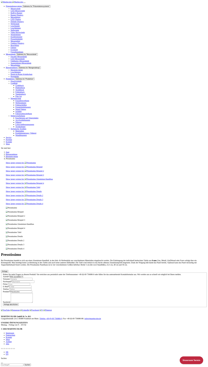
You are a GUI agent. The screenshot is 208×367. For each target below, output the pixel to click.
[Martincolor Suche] (14, 348)
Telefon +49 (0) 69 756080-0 (51, 319)
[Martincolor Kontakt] (7, 348)
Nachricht (7, 302)
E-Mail (6, 287)
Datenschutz (10, 335)
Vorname (6, 279)
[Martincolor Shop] (4, 348)
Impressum (10, 333)
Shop (8, 339)
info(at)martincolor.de (93, 319)
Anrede (6, 277)
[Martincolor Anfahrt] (12, 348)
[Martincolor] (12, 2)
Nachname (7, 281)
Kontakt (9, 337)
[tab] (4, 271)
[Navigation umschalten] (25, 2)
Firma (5, 284)
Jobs (7, 344)
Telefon (6, 289)
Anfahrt (9, 342)
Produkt (6, 292)
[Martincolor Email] (9, 348)
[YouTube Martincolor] (2, 348)
